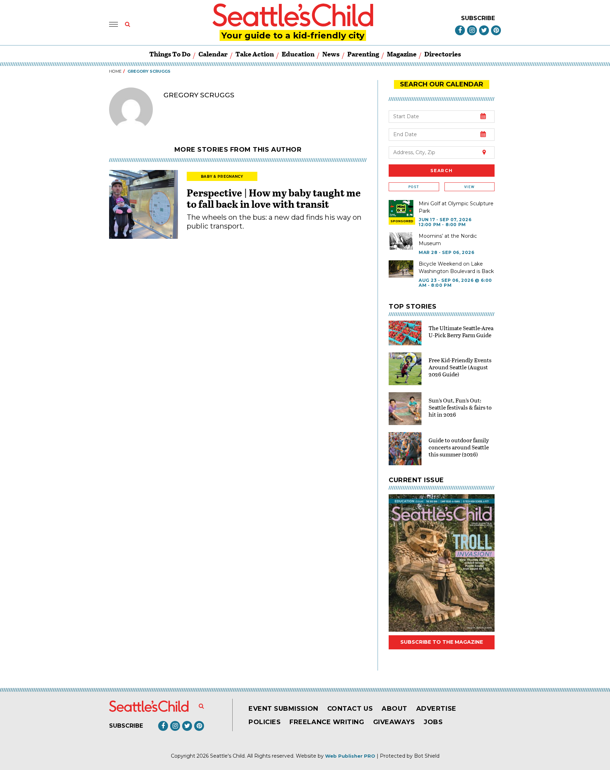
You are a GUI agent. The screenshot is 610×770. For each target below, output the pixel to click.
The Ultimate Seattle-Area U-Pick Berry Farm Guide (461, 331)
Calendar (213, 54)
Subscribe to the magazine (441, 642)
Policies (265, 722)
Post (413, 187)
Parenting (363, 54)
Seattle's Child (227, 756)
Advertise (436, 709)
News (331, 54)
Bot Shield (426, 756)
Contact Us (350, 709)
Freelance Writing (326, 722)
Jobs (433, 722)
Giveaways (394, 722)
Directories (442, 54)
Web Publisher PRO (350, 756)
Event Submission (283, 709)
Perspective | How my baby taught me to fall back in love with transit (274, 198)
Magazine (402, 54)
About (394, 709)
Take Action (254, 54)
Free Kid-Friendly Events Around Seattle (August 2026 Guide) (460, 367)
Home (115, 71)
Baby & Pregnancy (222, 176)
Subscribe (478, 18)
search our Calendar (441, 84)
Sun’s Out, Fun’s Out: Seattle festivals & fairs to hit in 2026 (460, 407)
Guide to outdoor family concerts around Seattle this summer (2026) (459, 447)
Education (298, 54)
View (469, 187)
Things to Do (170, 54)
